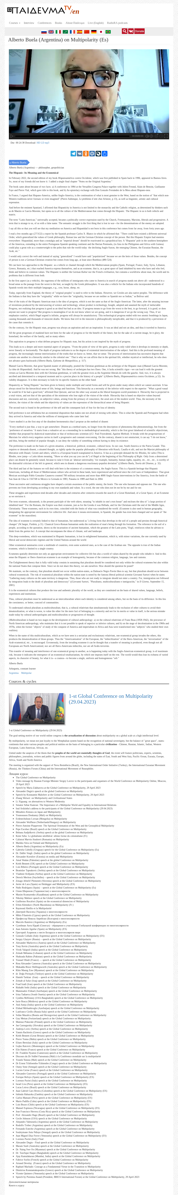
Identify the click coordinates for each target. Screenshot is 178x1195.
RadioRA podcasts (117, 22)
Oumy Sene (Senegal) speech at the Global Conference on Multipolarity (51, 1067)
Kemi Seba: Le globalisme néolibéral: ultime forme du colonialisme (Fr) (51, 836)
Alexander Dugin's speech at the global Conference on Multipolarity (49, 791)
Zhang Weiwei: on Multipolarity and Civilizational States (44, 798)
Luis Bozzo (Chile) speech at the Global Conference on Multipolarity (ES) (52, 1104)
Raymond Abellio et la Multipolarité (33, 908)
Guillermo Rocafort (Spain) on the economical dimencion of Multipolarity (52, 901)
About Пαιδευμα (75, 22)
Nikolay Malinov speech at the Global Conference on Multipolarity (49, 898)
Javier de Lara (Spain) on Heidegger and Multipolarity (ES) (45, 884)
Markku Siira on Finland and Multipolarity (37, 843)
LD (43, 142)
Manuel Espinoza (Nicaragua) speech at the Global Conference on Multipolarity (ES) (58, 1108)
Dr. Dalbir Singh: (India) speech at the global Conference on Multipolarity (52, 853)
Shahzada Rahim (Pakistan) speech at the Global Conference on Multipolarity (54, 956)
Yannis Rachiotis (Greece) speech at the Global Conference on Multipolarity (53, 1032)
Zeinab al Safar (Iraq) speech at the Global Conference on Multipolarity (51, 980)
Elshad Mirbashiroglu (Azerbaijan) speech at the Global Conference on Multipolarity (57, 1008)
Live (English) (96, 22)
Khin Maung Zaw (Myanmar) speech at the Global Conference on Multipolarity (55, 970)
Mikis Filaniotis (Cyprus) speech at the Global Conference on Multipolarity (53, 915)
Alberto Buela (18, 162)
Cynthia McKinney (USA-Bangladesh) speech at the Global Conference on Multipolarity (59, 998)
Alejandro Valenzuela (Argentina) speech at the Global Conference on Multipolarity (57, 1122)
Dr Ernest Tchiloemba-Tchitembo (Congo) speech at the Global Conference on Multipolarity (61, 1063)
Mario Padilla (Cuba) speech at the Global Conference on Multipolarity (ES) (53, 1101)
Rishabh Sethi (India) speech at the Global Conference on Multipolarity (51, 987)
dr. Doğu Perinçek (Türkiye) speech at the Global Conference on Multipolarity (54, 973)
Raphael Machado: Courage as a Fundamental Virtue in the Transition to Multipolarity (58, 1166)
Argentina (14, 673)
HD (39, 142)
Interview (29, 22)
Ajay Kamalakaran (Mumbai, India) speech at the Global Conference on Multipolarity (58, 1156)
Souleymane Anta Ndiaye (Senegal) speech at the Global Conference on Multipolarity (58, 1132)
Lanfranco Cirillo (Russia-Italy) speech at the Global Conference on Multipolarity (56, 1011)
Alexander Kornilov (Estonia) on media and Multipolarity (44, 856)
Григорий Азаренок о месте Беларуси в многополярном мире (48, 932)
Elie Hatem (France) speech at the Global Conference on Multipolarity (50, 1049)
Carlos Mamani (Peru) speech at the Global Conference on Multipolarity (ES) (54, 1098)
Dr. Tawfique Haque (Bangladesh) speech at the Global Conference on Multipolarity (57, 1153)
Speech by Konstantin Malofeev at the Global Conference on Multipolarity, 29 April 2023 (60, 794)
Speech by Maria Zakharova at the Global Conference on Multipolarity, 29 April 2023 (58, 788)
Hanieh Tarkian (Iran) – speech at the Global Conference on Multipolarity (52, 977)
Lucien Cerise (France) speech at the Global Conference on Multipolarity (52, 1070)
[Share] (104, 153)
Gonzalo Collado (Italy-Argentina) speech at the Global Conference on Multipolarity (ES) (60, 936)
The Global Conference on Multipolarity (36, 777)
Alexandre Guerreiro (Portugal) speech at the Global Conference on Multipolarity (56, 1073)
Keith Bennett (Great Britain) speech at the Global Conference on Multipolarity (55, 1035)
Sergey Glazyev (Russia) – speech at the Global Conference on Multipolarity (53, 939)
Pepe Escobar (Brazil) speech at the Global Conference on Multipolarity (51, 829)
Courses (14, 22)
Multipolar (26, 673)
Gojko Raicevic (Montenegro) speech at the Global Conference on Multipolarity (55, 1046)
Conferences (44, 22)
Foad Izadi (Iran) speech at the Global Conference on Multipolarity (49, 984)
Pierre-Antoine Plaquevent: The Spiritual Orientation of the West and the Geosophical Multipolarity (65, 825)
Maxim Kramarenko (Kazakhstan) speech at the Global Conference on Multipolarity (57, 894)
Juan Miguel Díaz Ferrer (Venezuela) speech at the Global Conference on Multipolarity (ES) (61, 1135)
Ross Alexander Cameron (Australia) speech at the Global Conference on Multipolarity (58, 963)
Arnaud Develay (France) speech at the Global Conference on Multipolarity (53, 1163)
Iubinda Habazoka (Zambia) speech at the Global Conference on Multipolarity (54, 1094)
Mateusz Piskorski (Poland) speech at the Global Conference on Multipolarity (54, 1022)
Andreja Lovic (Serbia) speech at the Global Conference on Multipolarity (52, 1029)
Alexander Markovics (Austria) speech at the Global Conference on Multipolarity (56, 943)
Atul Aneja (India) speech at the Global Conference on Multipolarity (49, 1004)
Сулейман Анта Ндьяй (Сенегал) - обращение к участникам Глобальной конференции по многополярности (72, 925)
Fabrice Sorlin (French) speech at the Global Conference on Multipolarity (52, 1159)
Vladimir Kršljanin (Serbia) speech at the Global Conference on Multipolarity (54, 874)
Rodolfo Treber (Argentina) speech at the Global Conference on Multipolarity (54, 1125)
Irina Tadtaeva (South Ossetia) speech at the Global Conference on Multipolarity (55, 994)
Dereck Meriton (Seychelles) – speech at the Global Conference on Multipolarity (55, 877)
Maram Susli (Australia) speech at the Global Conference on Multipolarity (52, 1146)
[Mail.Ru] (92, 153)
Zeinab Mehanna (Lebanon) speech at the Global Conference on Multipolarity (54, 953)
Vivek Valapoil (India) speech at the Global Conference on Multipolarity (51, 949)
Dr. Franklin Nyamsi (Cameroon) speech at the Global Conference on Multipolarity (57, 1053)
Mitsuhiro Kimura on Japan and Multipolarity (38, 812)
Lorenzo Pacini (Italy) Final (29, 1139)
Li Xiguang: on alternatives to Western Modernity (40, 801)
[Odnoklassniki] (86, 153)
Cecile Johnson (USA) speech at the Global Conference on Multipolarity (51, 1118)
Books (58, 22)
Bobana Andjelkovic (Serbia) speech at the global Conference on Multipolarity (54, 832)
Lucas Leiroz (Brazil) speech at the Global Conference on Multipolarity (51, 1087)
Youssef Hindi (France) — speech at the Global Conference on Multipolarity (53, 960)
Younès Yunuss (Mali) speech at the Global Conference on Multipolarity (51, 1060)
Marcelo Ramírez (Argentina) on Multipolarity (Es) (41, 922)
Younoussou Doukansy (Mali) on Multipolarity (39, 815)
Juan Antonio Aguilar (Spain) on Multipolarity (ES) (41, 929)
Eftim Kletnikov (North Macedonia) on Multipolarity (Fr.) (45, 905)
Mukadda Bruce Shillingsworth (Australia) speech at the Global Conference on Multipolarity (61, 967)
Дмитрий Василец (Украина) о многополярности (41, 912)
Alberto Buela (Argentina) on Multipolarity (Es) (39, 846)
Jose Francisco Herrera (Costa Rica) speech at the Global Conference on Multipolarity (58, 1111)
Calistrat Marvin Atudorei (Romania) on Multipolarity (42, 839)
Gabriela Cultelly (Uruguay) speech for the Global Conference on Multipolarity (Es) (57, 849)
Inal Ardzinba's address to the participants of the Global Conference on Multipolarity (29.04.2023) (64, 808)
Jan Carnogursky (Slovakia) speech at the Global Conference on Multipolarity (54, 1025)
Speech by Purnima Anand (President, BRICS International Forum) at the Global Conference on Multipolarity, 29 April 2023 (77, 1177)
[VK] (79, 153)
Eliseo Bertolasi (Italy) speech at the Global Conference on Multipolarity (51, 1042)
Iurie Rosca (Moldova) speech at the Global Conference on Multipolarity (51, 1001)
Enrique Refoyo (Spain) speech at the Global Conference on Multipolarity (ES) (55, 1077)
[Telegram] (73, 153)
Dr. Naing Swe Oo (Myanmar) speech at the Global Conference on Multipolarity (55, 1149)
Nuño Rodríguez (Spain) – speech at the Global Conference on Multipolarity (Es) (56, 887)
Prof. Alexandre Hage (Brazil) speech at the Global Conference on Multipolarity (55, 1115)
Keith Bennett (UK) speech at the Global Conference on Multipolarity (50, 863)
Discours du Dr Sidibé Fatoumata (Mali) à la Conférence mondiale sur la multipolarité (58, 1056)
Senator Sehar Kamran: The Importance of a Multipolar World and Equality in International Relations (66, 805)
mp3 (47, 142)
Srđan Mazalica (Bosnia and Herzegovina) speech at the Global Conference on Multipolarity (61, 1015)
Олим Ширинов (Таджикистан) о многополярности (43, 891)
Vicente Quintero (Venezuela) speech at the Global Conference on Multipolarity (55, 1173)
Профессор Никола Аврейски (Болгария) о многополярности (48, 918)
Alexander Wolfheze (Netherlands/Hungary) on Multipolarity (46, 822)
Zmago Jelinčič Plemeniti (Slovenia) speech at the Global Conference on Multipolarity (58, 880)
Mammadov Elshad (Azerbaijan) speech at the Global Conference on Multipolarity (56, 991)
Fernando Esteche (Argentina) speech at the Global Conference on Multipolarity (55, 1128)
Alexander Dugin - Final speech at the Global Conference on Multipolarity (52, 1142)
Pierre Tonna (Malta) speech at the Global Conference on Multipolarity (51, 1039)
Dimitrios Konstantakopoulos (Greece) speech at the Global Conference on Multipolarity (59, 1170)
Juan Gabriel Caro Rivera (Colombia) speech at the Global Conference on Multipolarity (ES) (61, 1091)
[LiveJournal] (98, 153)
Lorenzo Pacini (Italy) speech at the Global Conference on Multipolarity (51, 1080)
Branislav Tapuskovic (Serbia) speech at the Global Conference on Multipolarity (55, 870)
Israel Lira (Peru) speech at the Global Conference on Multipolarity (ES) (52, 1084)
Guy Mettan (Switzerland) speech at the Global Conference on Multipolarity (53, 1018)
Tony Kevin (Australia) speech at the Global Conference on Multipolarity (52, 946)
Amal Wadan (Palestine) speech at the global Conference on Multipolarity (52, 860)
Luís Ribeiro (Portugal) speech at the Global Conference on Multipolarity (52, 867)
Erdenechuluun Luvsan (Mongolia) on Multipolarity (41, 818)
